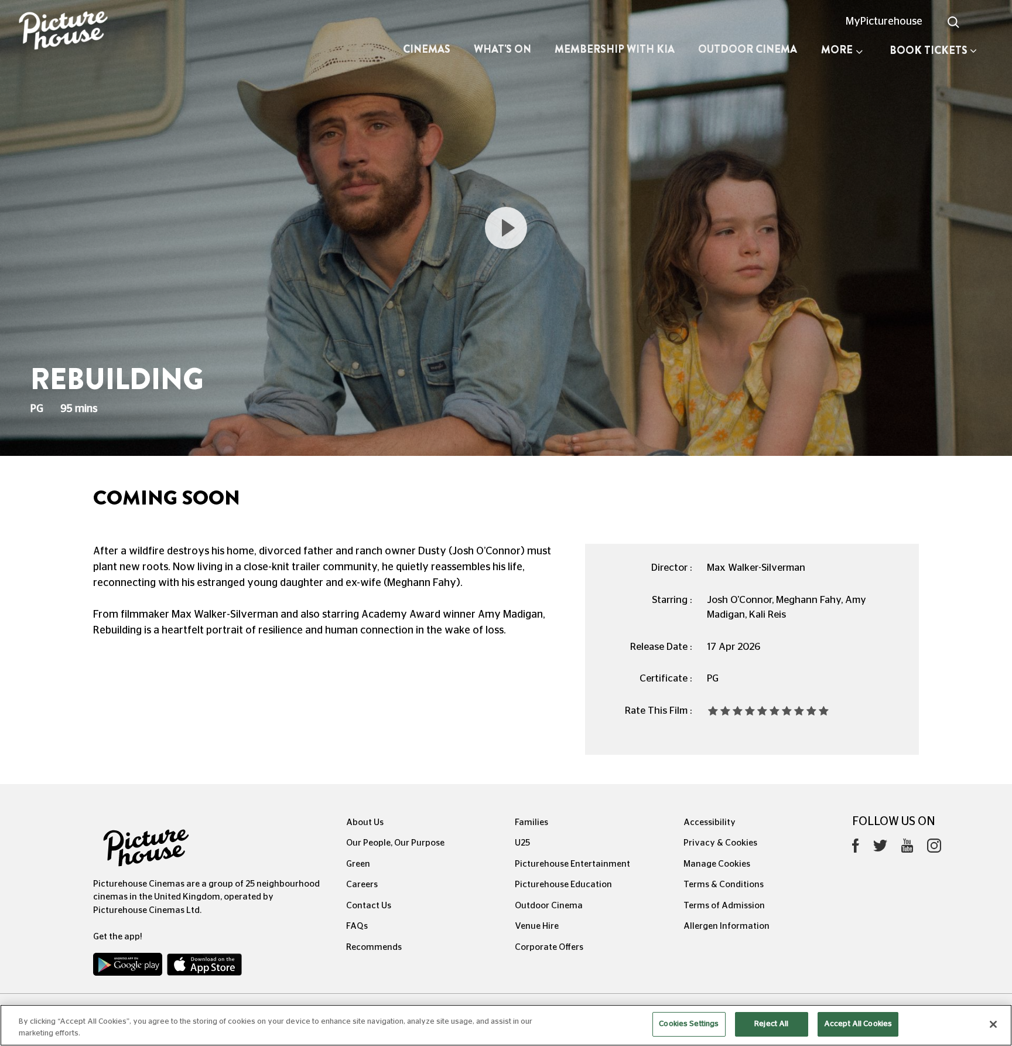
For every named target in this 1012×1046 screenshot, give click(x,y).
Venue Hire (537, 926)
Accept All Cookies (858, 1024)
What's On (502, 49)
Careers (362, 884)
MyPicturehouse (884, 21)
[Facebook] (855, 848)
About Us (365, 822)
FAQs (357, 926)
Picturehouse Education (563, 884)
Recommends (374, 947)
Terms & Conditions (723, 884)
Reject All (771, 1024)
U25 (522, 843)
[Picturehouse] (84, 32)
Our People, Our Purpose (395, 843)
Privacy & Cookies (720, 843)
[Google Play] (129, 967)
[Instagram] (934, 848)
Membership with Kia (615, 49)
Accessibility (709, 822)
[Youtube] (907, 848)
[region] (506, 1025)
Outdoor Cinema (747, 49)
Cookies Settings (689, 1024)
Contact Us (368, 905)
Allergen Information (726, 926)
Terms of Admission (724, 905)
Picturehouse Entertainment (572, 864)
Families (531, 822)
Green (358, 864)
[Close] (993, 1024)
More (837, 49)
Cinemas (426, 49)
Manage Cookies (716, 864)
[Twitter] (880, 848)
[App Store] (204, 967)
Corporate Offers (549, 947)
